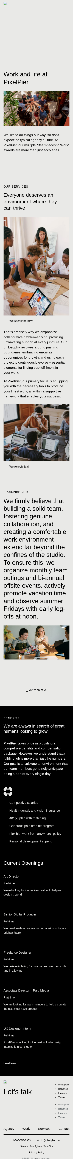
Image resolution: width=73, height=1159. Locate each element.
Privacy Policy (36, 1152)
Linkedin (63, 1093)
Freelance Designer (17, 952)
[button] (12, 1063)
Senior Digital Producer (20, 914)
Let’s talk (18, 1092)
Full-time (9, 921)
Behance (63, 1088)
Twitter (62, 1097)
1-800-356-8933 (22, 1140)
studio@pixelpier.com (48, 1140)
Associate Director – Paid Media (26, 990)
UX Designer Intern (17, 1028)
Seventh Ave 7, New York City (36, 1146)
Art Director (12, 876)
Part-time (9, 883)
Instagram (63, 1084)
